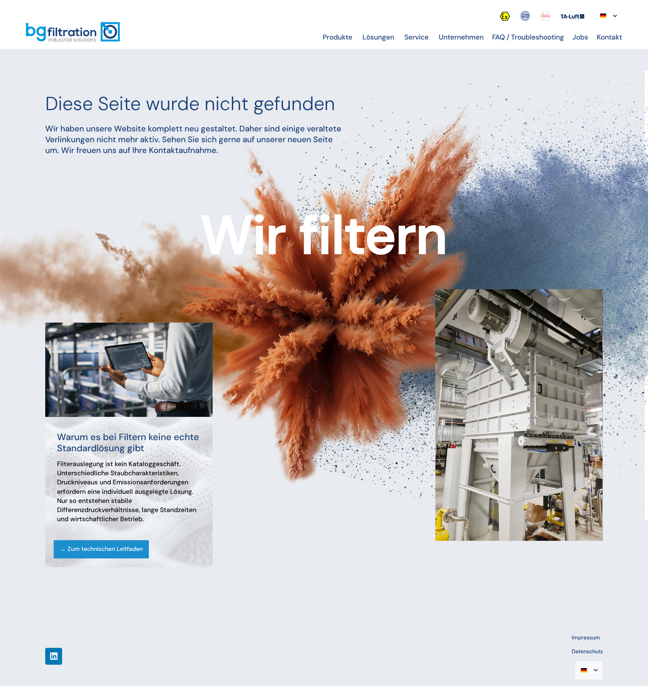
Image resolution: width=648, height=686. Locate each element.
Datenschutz (587, 651)
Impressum (586, 637)
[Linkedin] (53, 656)
